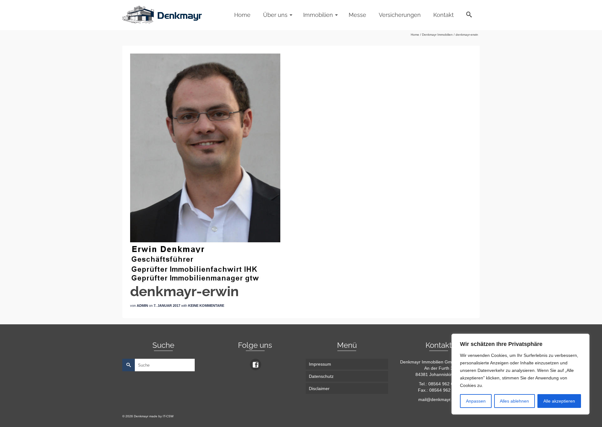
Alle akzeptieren (559, 401)
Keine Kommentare (206, 305)
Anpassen (476, 401)
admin (142, 305)
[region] (520, 374)
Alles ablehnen (514, 401)
